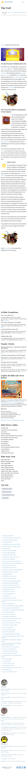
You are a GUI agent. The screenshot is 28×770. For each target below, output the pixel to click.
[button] (23, 2)
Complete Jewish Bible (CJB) (9, 555)
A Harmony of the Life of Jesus (8, 754)
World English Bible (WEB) (8, 665)
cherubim (3, 73)
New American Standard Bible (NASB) (11, 608)
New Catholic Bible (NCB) (8, 612)
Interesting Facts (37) (8, 495)
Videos (2, 480)
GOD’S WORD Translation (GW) (9, 576)
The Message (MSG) (7, 659)
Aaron (2, 151)
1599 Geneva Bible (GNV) (7, 315)
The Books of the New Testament (9, 362)
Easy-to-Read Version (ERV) (9, 565)
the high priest (5, 141)
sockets (17, 77)
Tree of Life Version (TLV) (8, 663)
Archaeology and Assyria (7, 453)
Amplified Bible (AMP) (6, 336)
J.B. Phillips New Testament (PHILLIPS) (11, 587)
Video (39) (5, 498)
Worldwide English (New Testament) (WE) (12, 667)
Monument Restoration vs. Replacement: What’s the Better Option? (14, 347)
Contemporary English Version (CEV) (11, 557)
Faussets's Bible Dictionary (8, 469)
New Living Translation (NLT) (9, 629)
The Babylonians (5, 733)
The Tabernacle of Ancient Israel (19, 12)
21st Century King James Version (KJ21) (11, 322)
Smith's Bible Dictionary (7, 465)
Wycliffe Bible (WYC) (7, 669)
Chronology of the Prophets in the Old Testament (13, 355)
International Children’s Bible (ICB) (10, 583)
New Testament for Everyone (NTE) (11, 647)
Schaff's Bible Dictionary (7, 475)
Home (9, 12)
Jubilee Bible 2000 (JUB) (8, 589)
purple (5, 69)
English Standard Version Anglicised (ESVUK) (13, 569)
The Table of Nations (6, 367)
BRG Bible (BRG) (6, 548)
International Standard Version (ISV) (11, 585)
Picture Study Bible (5, 478)
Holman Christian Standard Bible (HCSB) (12, 581)
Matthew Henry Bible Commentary (9, 471)
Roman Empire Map (5, 717)
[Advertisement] (14, 30)
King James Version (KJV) (8, 591)
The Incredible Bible (6, 705)
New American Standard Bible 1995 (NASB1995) (13, 610)
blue (2, 69)
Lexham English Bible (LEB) (9, 593)
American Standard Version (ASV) (9, 329)
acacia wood (6, 75)
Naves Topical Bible (6, 463)
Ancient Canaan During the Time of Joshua (11, 435)
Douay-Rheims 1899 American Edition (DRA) (12, 563)
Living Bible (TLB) (6, 595)
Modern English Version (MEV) (9, 598)
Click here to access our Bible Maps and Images (12, 420)
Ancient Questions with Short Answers (10, 447)
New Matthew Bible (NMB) (8, 631)
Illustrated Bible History (7, 477)
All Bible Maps (4, 428)
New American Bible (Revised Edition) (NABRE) (13, 605)
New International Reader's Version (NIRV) (12, 618)
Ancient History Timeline (7, 439)
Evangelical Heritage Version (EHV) (10, 572)
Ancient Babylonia (5, 433)
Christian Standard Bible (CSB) (9, 550)
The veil (3, 45)
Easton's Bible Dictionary (7, 467)
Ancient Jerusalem (5, 693)
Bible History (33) (7, 488)
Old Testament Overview (7, 746)
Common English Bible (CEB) (9, 552)
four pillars (23, 73)
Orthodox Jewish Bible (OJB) (9, 649)
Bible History (7, 767)
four (14, 77)
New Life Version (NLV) (8, 627)
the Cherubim (7, 248)
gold (18, 75)
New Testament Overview (7, 750)
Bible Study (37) (7, 492)
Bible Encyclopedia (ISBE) (7, 461)
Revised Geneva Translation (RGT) (10, 651)
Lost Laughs (4, 758)
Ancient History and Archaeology (9, 437)
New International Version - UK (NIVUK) (11, 622)
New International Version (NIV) (10, 620)
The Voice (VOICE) (7, 661)
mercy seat (11, 87)
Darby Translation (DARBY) (9, 559)
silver (22, 77)
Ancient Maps (4, 443)
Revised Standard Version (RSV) (10, 653)
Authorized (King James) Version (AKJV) (12, 546)
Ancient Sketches (5, 449)
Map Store (3, 761)
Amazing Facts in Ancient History (9, 430)
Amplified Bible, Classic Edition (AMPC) (11, 544)
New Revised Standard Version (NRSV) (11, 634)
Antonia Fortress (5, 451)
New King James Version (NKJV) (10, 625)
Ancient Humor (5, 441)
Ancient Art (4, 432)
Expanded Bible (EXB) (7, 574)
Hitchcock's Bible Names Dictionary (10, 473)
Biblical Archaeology (6, 689)
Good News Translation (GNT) (9, 578)
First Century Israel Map (7, 701)
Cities (19, 703)
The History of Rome (6, 723)
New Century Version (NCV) (9, 614)
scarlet (12, 69)
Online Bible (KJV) (5, 459)
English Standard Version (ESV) (10, 567)
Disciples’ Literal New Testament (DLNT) (12, 561)
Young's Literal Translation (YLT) (10, 671)
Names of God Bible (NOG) (8, 603)
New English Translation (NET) (9, 616)
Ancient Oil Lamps (5, 445)
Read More (6, 320)
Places (2, 720)
